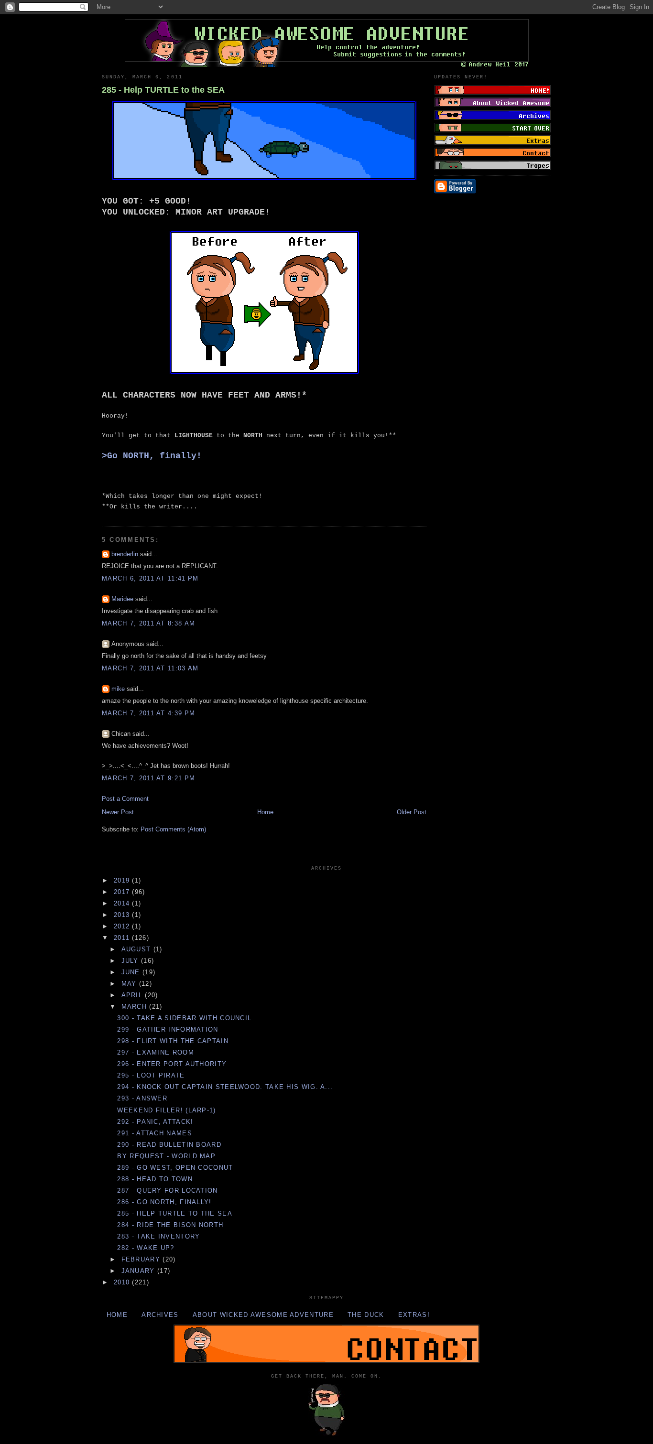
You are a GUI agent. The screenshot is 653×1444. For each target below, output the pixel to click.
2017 (123, 891)
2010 (123, 1282)
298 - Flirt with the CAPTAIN (172, 1041)
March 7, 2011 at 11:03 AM (150, 668)
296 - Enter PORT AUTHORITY (172, 1063)
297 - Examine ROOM (155, 1052)
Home (265, 812)
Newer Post (118, 812)
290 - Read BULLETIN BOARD (169, 1144)
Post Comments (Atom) (173, 829)
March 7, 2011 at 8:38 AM (148, 623)
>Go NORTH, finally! (152, 456)
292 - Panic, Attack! (155, 1121)
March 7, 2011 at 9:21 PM (148, 778)
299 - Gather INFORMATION (167, 1029)
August (137, 949)
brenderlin (124, 554)
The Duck (366, 1314)
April (133, 995)
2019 (123, 880)
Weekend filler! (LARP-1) (166, 1110)
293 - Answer (142, 1098)
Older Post (411, 812)
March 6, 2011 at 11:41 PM (150, 578)
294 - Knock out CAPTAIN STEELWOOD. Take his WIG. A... (225, 1086)
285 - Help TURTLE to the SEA (163, 90)
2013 (123, 914)
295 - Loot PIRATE (151, 1075)
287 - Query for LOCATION (167, 1190)
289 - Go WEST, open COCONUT (175, 1167)
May (130, 983)
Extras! (414, 1314)
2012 (123, 926)
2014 (123, 903)
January (139, 1270)
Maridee (122, 599)
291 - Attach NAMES (154, 1133)
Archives (159, 1314)
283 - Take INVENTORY (158, 1236)
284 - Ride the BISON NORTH (170, 1224)
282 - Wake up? (145, 1247)
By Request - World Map (166, 1156)
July (131, 960)
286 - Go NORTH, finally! (164, 1202)
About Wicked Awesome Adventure (263, 1314)
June (132, 972)
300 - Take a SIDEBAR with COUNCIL (184, 1018)
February (142, 1259)
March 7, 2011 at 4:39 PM (148, 713)
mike (118, 688)
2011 (123, 937)
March (135, 1006)
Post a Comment (125, 798)
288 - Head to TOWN (154, 1179)
